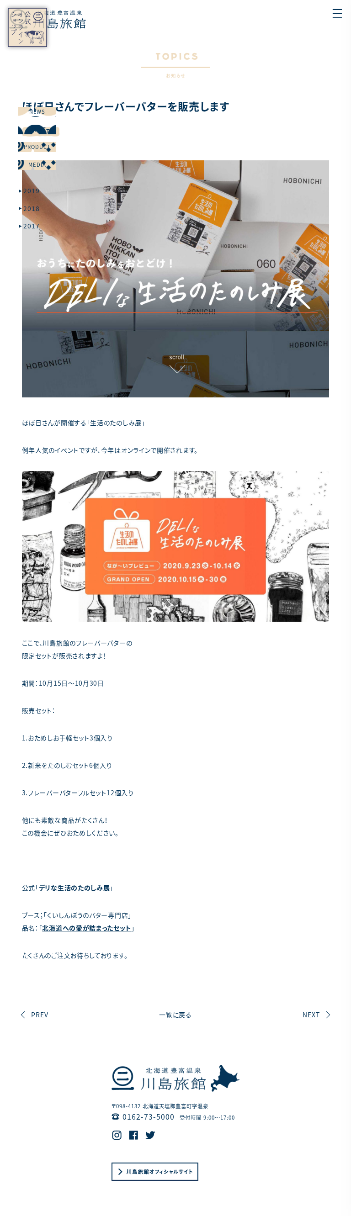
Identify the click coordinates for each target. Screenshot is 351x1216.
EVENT (37, 129)
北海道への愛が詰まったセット (86, 927)
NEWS (37, 111)
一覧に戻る (175, 1014)
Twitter (150, 1135)
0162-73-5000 (148, 1116)
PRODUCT (37, 146)
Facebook (133, 1135)
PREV (39, 1014)
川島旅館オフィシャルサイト (155, 1172)
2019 (31, 190)
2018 (31, 208)
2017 (31, 225)
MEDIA (37, 164)
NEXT (311, 1014)
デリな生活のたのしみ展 (74, 887)
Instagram (117, 1135)
